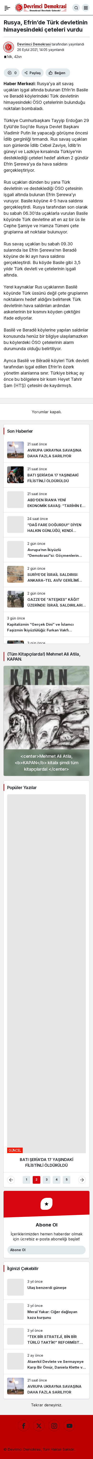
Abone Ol (18, 930)
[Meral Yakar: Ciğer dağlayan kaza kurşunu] (46, 992)
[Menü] (7, 7)
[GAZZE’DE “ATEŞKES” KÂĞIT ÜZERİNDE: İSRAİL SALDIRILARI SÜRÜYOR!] (46, 599)
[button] (85, 7)
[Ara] (76, 7)
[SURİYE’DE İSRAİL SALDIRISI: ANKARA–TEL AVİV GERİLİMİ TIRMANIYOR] (46, 574)
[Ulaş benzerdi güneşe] (46, 968)
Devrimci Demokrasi (34, 44)
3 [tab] (46, 860)
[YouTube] (69, 1106)
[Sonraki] (82, 860)
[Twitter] (39, 1106)
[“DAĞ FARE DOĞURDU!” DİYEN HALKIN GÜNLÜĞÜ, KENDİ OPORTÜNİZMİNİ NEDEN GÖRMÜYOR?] (46, 525)
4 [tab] (56, 860)
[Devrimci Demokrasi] (41, 7)
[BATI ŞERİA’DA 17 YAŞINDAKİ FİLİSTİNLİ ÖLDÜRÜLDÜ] (46, 475)
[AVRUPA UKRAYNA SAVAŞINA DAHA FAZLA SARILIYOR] (46, 450)
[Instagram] (54, 1106)
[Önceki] (11, 860)
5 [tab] (66, 860)
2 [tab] (36, 860)
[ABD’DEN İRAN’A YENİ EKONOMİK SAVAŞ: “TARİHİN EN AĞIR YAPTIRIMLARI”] (46, 500)
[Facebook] (23, 1106)
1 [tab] (26, 860)
